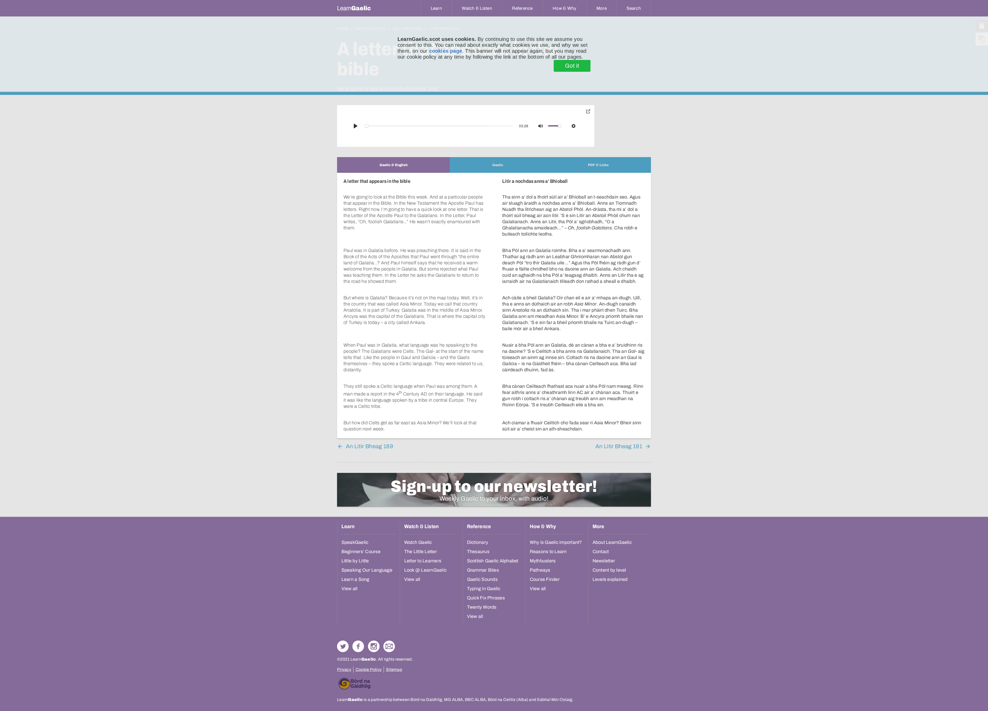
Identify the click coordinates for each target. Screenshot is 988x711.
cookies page (445, 51)
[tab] (393, 165)
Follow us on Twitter (343, 646)
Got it (572, 66)
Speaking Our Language (366, 570)
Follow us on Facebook (358, 646)
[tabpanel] (494, 305)
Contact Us (389, 646)
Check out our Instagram (374, 646)
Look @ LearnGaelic (425, 570)
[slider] (439, 125)
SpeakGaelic (354, 542)
